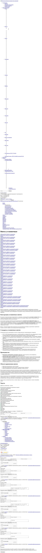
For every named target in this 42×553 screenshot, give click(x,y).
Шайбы (4, 217)
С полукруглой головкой (9, 209)
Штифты (4, 223)
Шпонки (4, 219)
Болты (4, 202)
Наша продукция (12, 201)
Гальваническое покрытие (10, 441)
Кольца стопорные (6, 224)
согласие (5, 417)
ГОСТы (6, 425)
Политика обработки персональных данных (24, 454)
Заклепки (4, 220)
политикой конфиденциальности (34, 417)
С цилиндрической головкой (10, 210)
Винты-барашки (8, 207)
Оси (3, 222)
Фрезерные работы (8, 439)
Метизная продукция (4, 201)
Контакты (6, 423)
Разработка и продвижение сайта (6, 455)
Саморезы (7, 433)
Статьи (6, 427)
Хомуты (4, 221)
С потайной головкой (9, 208)
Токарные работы (8, 437)
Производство (7, 426)
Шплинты (4, 225)
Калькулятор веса (8, 428)
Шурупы (4, 226)
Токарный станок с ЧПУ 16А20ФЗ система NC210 (12, 228)
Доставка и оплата (8, 424)
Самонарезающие (8, 205)
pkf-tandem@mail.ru (4, 443)
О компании (7, 422)
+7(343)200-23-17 (3, 448)
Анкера (6, 434)
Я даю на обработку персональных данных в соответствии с (21, 417)
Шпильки (4, 218)
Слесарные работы (8, 438)
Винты (16, 201)
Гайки (6, 432)
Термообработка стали (9, 440)
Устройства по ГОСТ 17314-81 (8, 227)
